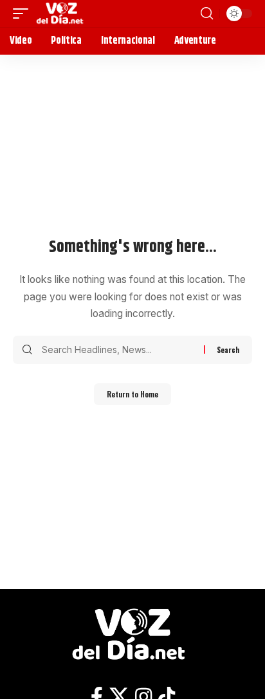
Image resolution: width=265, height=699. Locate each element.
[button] (24, 13)
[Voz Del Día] (61, 13)
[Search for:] (118, 350)
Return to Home (132, 394)
